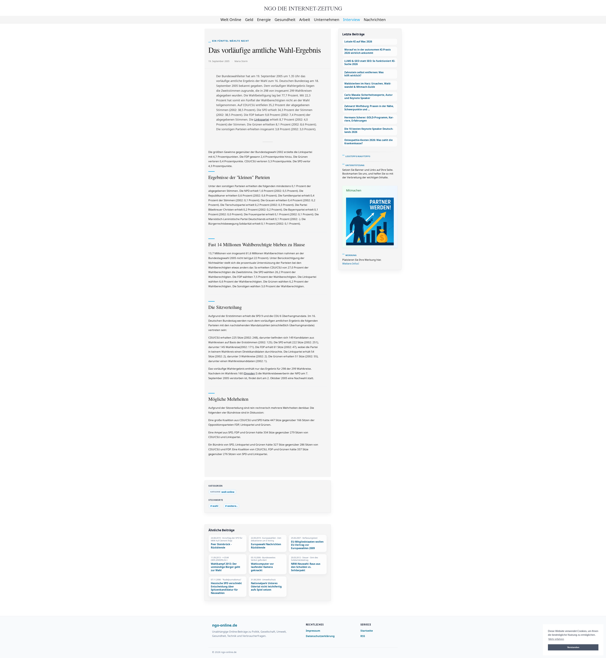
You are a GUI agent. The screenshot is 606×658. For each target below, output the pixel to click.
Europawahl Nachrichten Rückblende (266, 546)
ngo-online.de (224, 625)
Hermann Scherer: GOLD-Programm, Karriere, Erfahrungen (369, 119)
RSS (362, 636)
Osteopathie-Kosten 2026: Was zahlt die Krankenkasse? (368, 141)
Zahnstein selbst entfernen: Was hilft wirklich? (364, 74)
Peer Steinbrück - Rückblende (221, 546)
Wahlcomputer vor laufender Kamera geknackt (262, 567)
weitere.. (232, 505)
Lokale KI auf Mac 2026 (358, 41)
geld (249, 19)
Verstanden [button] (573, 647)
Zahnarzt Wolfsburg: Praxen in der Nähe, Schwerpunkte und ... (369, 107)
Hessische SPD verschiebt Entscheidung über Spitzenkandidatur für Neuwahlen (226, 588)
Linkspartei (261, 119)
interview (351, 19)
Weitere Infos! (350, 263)
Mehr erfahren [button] (556, 639)
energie (264, 19)
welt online (230, 19)
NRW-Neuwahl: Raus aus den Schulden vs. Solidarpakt (305, 567)
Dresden (249, 373)
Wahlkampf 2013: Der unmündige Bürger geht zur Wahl (225, 567)
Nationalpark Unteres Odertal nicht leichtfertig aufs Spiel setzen (266, 586)
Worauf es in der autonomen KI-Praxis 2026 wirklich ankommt (367, 51)
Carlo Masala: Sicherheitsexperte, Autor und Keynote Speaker (368, 96)
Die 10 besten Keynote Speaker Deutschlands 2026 (368, 130)
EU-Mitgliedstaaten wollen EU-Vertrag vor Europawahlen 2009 (307, 545)
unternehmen (326, 19)
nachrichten (375, 19)
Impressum (313, 630)
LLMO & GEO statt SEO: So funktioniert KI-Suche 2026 (369, 62)
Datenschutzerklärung (320, 636)
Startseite (366, 630)
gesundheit (285, 19)
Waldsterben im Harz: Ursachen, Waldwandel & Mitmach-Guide (367, 85)
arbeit (304, 19)
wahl (215, 505)
